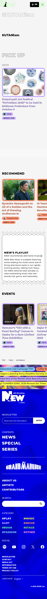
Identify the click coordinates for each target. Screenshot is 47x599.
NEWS (9, 437)
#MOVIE (29, 523)
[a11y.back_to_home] (8, 4)
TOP (3, 360)
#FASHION (9, 532)
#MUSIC (29, 518)
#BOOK (7, 528)
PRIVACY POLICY (10, 571)
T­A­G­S (11, 360)
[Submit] (41, 504)
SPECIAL (11, 444)
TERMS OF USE (9, 568)
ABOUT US (9, 481)
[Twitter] (32, 547)
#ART (6, 523)
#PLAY (6, 518)
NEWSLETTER (9, 415)
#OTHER (29, 532)
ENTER (39, 420)
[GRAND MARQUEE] (23, 465)
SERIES (10, 450)
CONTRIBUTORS (13, 490)
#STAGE (29, 528)
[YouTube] (14, 547)
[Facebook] (42, 547)
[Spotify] (4, 547)
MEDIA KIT (7, 562)
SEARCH (6, 498)
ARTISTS (8, 485)
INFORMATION (9, 565)
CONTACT (6, 560)
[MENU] (42, 4)
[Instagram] (23, 547)
